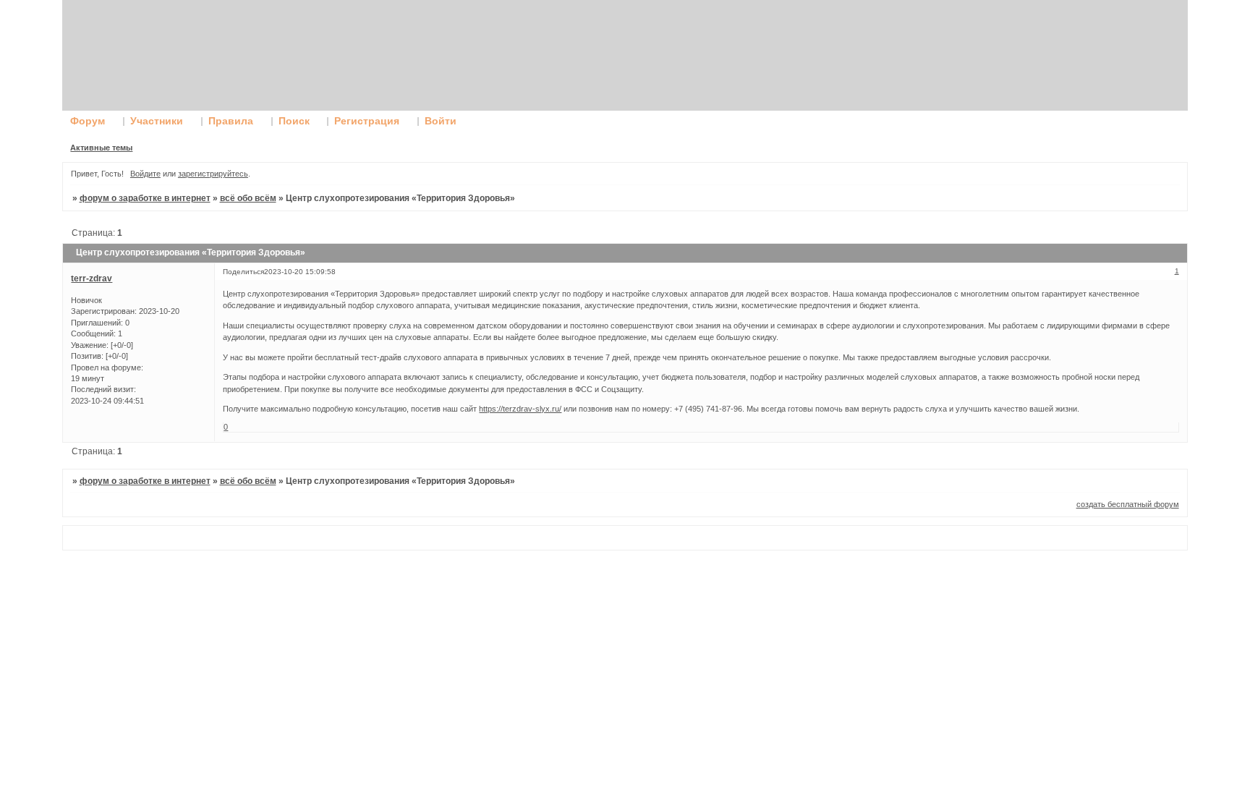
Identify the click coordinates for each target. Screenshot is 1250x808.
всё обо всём (248, 198)
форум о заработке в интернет (145, 198)
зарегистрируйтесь (213, 173)
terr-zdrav (91, 278)
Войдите (145, 173)
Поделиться (243, 272)
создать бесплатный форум (1127, 504)
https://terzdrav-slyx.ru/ (520, 408)
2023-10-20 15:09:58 (300, 272)
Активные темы (101, 147)
